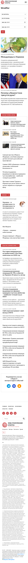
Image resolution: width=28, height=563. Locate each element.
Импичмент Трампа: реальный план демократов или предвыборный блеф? (13, 340)
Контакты (16, 429)
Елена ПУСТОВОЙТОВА (12, 90)
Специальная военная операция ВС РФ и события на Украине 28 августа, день (13, 355)
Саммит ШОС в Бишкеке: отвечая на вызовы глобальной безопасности (14, 166)
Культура (4, 408)
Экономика (18, 406)
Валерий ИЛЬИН (10, 54)
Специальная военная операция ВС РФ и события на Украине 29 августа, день (13, 333)
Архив (21, 429)
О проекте (5, 429)
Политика (11, 406)
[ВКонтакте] (14, 386)
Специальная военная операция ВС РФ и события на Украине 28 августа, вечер (13, 348)
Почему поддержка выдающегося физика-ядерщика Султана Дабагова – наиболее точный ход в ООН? (14, 292)
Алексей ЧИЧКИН (12, 118)
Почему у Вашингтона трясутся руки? (11, 94)
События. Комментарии (9, 245)
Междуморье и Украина (12, 57)
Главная (4, 406)
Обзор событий (12, 129)
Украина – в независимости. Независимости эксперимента (9, 205)
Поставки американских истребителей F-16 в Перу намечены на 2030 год (16, 135)
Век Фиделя (7, 226)
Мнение (4, 195)
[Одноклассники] (19, 386)
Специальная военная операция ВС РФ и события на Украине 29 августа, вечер (17, 146)
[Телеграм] (9, 386)
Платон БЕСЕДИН (12, 198)
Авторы (11, 429)
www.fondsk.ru (20, 554)
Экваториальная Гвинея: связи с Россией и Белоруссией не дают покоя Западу (17, 123)
